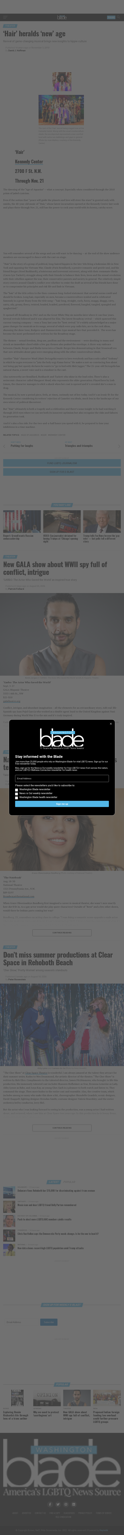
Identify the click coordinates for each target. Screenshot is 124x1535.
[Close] (111, 724)
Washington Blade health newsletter (38, 797)
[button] (62, 791)
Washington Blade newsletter (34, 789)
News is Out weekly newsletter (35, 793)
